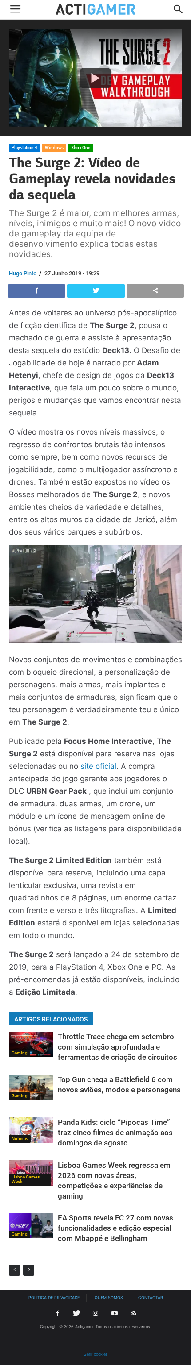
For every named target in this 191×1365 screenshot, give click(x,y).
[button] (178, 10)
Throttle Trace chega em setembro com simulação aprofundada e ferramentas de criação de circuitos (117, 1047)
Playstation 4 (24, 147)
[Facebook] (57, 1314)
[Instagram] (95, 1314)
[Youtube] (114, 1314)
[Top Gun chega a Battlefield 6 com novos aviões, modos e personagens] (31, 1087)
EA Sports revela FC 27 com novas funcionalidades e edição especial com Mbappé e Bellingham (115, 1228)
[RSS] (134, 1314)
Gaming (20, 1052)
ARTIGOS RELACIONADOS (51, 1019)
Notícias (20, 1138)
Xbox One (80, 147)
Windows (54, 147)
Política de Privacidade (54, 1297)
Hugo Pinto (22, 273)
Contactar (150, 1297)
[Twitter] (76, 1314)
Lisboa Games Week (26, 1179)
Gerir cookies (96, 1354)
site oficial (98, 766)
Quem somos (109, 1297)
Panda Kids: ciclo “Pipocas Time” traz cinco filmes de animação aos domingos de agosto (115, 1132)
